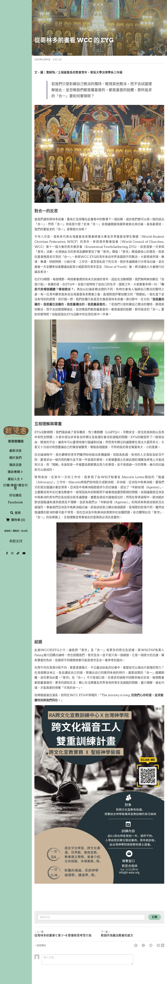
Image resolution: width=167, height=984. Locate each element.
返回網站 (41, 945)
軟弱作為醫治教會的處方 (117, 935)
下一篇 (104, 931)
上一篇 (40, 931)
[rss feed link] (162, 945)
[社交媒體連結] (7, 553)
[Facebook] (135, 945)
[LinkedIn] (150, 945)
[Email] (158, 945)
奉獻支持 (15, 541)
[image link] (16, 431)
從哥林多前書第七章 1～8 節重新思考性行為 (62, 935)
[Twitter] (143, 945)
